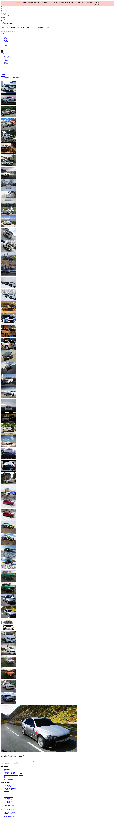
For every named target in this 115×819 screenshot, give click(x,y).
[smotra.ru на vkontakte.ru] (1, 9)
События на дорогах (9, 789)
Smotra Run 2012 (8, 799)
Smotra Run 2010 (8, 802)
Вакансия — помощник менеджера (14, 770)
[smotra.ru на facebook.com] (1, 10)
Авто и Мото (7, 35)
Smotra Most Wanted (9, 805)
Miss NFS (6, 804)
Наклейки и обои (8, 779)
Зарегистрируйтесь (6, 763)
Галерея (6, 60)
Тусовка (6, 44)
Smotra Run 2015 (8, 785)
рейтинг (3, 70)
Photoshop (3, 76)
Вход (2, 23)
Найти (2, 33)
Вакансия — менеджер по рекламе (13, 775)
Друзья (5, 62)
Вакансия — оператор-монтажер (13, 773)
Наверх (3, 22)
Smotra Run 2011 (8, 801)
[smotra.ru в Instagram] (3, 13)
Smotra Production (9, 786)
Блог (5, 59)
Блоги (5, 37)
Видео (5, 40)
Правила (6, 776)
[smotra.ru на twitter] (1, 12)
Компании (6, 42)
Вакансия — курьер (9, 772)
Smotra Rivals (7, 806)
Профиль (6, 56)
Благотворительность (10, 788)
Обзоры (6, 38)
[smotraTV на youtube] (1, 7)
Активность (7, 65)
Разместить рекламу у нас (11, 812)
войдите (15, 763)
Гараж (5, 57)
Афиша (6, 41)
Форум (5, 45)
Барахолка (6, 47)
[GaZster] (2, 52)
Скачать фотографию (6, 755)
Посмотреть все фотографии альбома (10, 77)
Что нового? (7, 769)
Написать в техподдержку (8, 816)
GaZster (3, 53)
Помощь (6, 777)
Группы (6, 63)
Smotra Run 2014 (8, 797)
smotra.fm (6, 791)
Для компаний (8, 813)
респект (3, 74)
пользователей (40, 27)
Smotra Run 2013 (8, 798)
